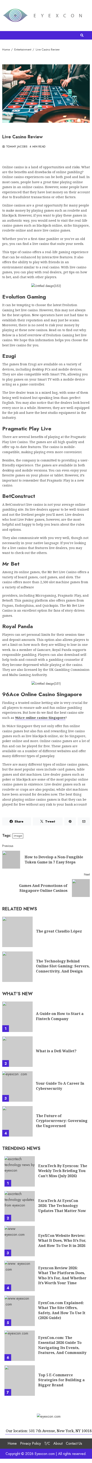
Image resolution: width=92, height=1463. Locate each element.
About (58, 1443)
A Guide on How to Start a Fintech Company (17, 1017)
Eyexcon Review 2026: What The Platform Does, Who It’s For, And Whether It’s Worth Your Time (19, 1276)
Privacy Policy (30, 1443)
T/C (47, 1443)
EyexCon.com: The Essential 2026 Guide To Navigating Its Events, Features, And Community (19, 1345)
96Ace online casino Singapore (40, 718)
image (18, 836)
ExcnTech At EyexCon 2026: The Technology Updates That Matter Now (19, 1206)
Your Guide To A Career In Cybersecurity (17, 1086)
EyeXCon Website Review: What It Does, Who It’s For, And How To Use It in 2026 (19, 1241)
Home (12, 1443)
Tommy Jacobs (16, 147)
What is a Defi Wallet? (17, 1051)
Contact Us (74, 1443)
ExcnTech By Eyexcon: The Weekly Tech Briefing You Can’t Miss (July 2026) (19, 1171)
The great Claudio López (17, 932)
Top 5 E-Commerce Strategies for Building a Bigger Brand (19, 1380)
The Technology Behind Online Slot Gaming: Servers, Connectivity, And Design (17, 966)
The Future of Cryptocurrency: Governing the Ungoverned (17, 1121)
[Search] (82, 35)
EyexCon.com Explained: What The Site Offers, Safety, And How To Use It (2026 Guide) (19, 1311)
